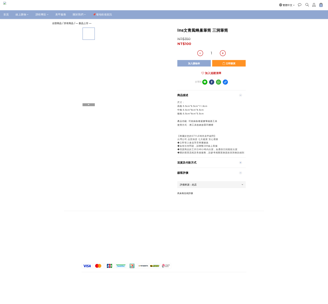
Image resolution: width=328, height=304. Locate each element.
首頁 (6, 14)
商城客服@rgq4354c (107, 248)
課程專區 (41, 14)
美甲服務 (60, 14)
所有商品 (68, 23)
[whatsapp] (218, 82)
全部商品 (57, 23)
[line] (204, 82)
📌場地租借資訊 (102, 14)
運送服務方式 (220, 248)
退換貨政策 (221, 245)
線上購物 (21, 14)
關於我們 (78, 14)
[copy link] (225, 82)
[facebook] (211, 82)
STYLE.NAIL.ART (107, 245)
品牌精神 (107, 241)
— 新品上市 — (83, 23)
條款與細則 (221, 241)
